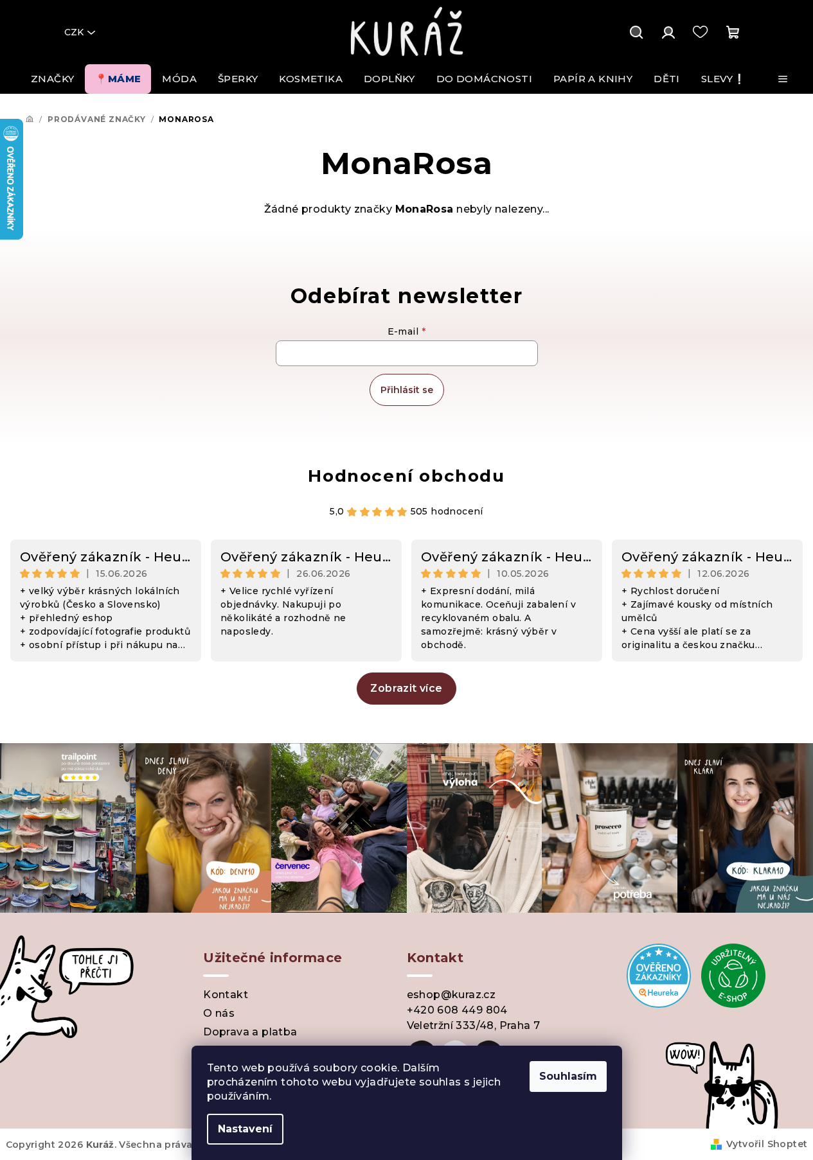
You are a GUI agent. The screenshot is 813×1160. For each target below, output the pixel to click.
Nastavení (245, 1129)
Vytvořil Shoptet (766, 1144)
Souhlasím (568, 1076)
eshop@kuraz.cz (451, 995)
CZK (74, 32)
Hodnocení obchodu (406, 476)
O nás (219, 1013)
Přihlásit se (406, 390)
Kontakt (225, 995)
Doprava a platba (250, 1032)
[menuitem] (52, 79)
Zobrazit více (406, 688)
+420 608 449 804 (457, 1010)
